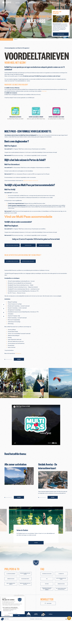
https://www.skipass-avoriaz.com (30, 180)
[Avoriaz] (6, 2)
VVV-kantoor (18, 353)
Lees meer (44, 91)
